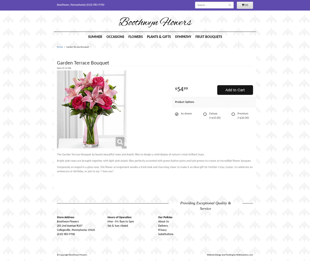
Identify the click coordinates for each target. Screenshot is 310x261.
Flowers (135, 37)
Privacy (162, 230)
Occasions (115, 37)
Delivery (163, 225)
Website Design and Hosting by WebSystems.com (230, 255)
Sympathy (183, 37)
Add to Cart (235, 90)
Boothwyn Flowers (155, 23)
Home (60, 47)
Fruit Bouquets (208, 37)
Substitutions (165, 234)
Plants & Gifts (159, 37)
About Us (163, 221)
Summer (95, 37)
